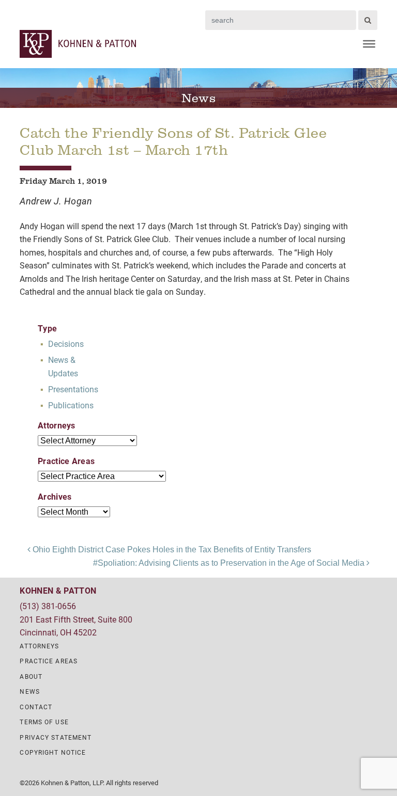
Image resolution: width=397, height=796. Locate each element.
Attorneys (39, 646)
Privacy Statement (55, 737)
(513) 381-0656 (48, 605)
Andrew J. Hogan (56, 201)
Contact (36, 707)
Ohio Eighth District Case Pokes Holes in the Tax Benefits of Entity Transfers (170, 549)
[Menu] (369, 43)
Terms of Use (44, 722)
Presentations (73, 389)
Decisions (66, 343)
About (31, 676)
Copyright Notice (53, 752)
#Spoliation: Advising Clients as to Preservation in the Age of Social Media (230, 563)
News (29, 691)
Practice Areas (49, 661)
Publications (71, 405)
